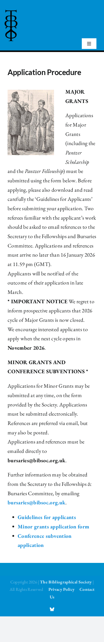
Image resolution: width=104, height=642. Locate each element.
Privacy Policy (61, 589)
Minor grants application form (53, 526)
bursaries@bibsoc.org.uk (36, 502)
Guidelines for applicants (47, 517)
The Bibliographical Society (66, 582)
